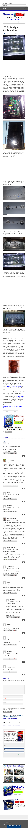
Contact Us (5, 3)
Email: (5, 749)
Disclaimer (13, 821)
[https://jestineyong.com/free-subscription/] (14, 826)
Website (4, 702)
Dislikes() (13, 453)
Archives (10, 3)
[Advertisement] (15, 168)
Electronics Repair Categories (9, 721)
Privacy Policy (6, 821)
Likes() (6, 453)
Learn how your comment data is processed (13, 716)
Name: (5, 745)
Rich (8, 441)
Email (4, 698)
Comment (5, 684)
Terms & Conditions (7, 822)
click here (20, 396)
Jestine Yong (6, 33)
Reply (23, 456)
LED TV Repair (8, 431)
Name (4, 694)
